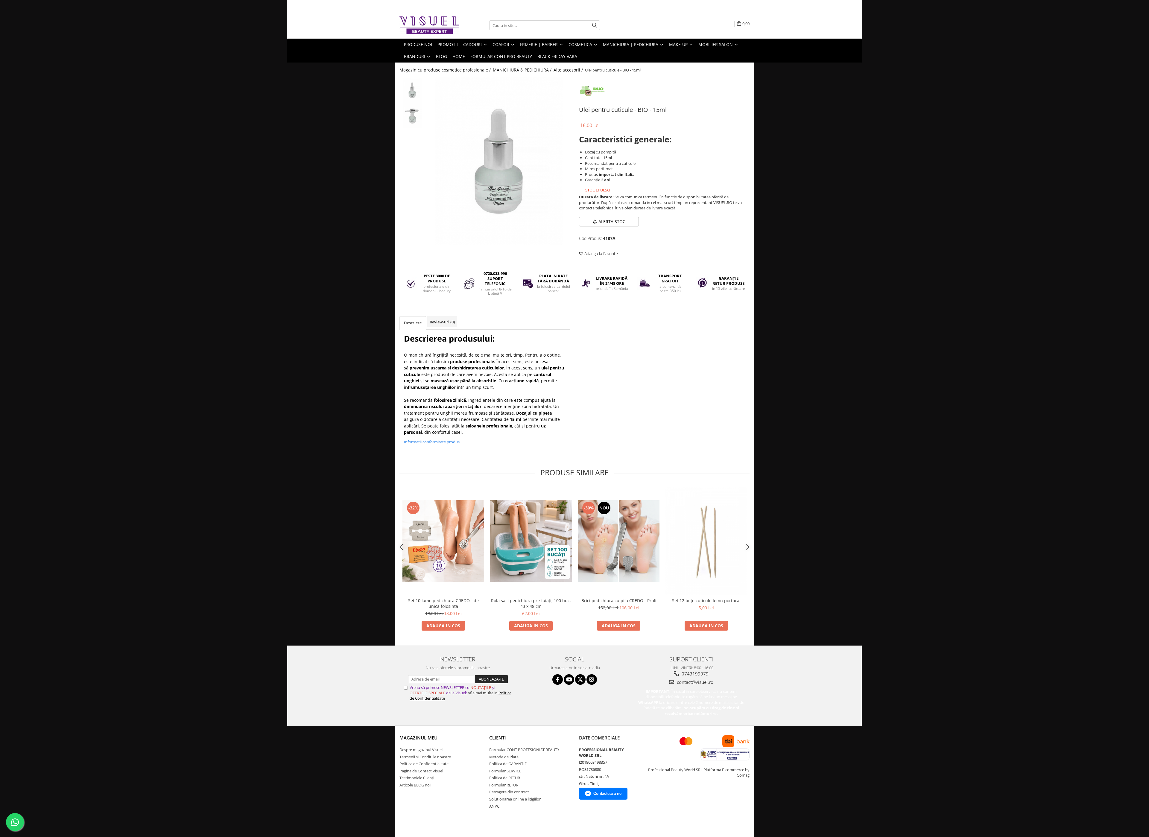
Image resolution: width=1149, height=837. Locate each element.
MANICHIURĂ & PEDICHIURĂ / (523, 70)
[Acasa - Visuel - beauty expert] (429, 25)
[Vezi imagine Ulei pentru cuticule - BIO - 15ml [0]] (412, 90)
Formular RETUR (503, 785)
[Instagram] (591, 679)
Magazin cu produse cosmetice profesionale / (445, 70)
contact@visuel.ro (694, 682)
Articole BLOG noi (415, 785)
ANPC (494, 806)
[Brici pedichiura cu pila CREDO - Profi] (618, 541)
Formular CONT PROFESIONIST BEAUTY (524, 749)
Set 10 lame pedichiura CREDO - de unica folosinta (443, 603)
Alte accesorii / (569, 70)
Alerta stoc (611, 221)
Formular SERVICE (505, 771)
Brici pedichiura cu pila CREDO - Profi (618, 600)
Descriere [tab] (413, 322)
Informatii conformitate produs (432, 442)
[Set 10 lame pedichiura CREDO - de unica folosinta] (443, 541)
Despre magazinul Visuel (421, 749)
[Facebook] (557, 679)
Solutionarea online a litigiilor (515, 799)
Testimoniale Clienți (416, 777)
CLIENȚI (497, 738)
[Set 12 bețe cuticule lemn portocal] (706, 541)
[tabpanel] (499, 161)
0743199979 (694, 674)
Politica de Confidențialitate (424, 763)
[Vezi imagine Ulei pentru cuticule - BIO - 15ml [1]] (412, 115)
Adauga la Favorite (600, 253)
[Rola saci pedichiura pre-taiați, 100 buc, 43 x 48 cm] (531, 541)
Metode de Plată (504, 757)
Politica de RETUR (504, 777)
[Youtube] (569, 679)
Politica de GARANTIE (508, 763)
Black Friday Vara (557, 56)
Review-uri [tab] (442, 322)
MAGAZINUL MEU (418, 738)
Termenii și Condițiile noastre (425, 757)
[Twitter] (580, 679)
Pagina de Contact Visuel (421, 771)
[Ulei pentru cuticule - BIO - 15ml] (499, 161)
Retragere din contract (509, 792)
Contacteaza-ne (607, 793)
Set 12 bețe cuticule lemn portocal (706, 600)
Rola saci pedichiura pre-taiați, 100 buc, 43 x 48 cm (531, 603)
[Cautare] (594, 25)
